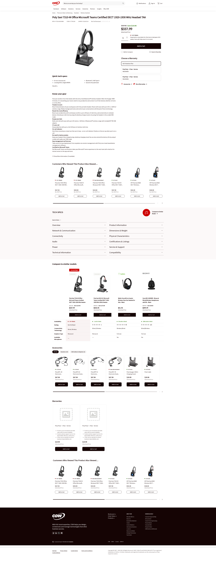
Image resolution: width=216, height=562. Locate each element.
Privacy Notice (63, 550)
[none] (56, 9)
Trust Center (129, 535)
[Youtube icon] (62, 533)
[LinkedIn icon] (56, 533)
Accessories (127, 84)
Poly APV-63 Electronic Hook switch (77, 373)
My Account (111, 514)
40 (126, 324)
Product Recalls (148, 522)
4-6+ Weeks (72, 321)
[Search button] (123, 3)
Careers (128, 522)
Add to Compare (128, 52)
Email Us (71, 541)
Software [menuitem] (63, 9)
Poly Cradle (148, 372)
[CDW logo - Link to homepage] (56, 3)
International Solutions (132, 526)
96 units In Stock (122, 321)
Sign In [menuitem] (153, 3)
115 (151, 324)
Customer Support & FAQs (150, 516)
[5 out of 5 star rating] (96, 325)
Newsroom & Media (131, 531)
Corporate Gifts (148, 524)
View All (54, 86)
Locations (129, 529)
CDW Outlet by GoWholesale (151, 529)
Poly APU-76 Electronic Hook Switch (113, 373)
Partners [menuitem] (92, 9)
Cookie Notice (74, 550)
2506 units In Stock (147, 321)
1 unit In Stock (97, 321)
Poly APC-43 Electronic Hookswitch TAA (60, 373)
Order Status (112, 516)
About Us (129, 518)
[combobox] (91, 3)
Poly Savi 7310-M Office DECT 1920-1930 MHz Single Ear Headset (114, 482)
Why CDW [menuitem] (106, 9)
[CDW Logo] (56, 3)
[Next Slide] (162, 392)
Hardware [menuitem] (56, 9)
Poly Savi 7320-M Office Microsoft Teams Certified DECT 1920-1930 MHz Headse (79, 482)
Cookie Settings (56, 552)
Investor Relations (130, 524)
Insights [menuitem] (99, 9)
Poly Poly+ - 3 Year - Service (63, 426)
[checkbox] (122, 52)
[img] (78, 283)
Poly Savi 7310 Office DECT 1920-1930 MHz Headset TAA (61, 482)
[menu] (141, 3)
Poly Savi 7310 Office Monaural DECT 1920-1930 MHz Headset (97, 482)
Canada (117, 541)
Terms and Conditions (86, 550)
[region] (108, 185)
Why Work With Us (130, 516)
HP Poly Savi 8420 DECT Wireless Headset (132, 482)
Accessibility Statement (131, 520)
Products (110, 518)
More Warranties (140, 84)
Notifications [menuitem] (142, 3)
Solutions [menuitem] (71, 9)
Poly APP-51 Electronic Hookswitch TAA (95, 373)
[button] (160, 3)
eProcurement (148, 518)
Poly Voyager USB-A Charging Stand (132, 373)
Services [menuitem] (78, 9)
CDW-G (112, 541)
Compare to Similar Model (157, 212)
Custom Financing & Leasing (151, 520)
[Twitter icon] (59, 533)
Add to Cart (78, 315)
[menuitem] (137, 3)
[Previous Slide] (160, 392)
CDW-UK (121, 541)
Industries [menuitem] (85, 9)
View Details (126, 71)
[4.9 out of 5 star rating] (121, 325)
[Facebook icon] (53, 533)
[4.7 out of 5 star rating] (145, 325)
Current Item (74, 270)
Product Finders (148, 526)
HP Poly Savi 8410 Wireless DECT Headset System (149, 482)
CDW (109, 541)
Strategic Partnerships (131, 533)
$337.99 (126, 29)
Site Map (54, 550)
